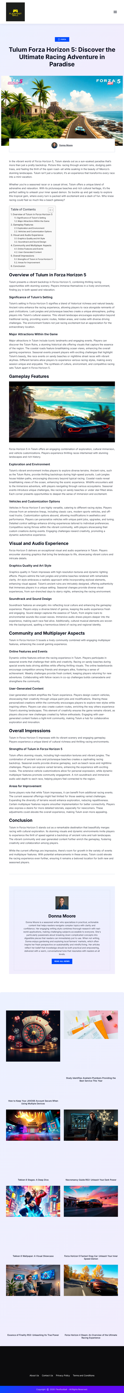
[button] (115, 12)
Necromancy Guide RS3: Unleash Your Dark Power (91, 1179)
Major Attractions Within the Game (33, 221)
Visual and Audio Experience (28, 235)
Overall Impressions (23, 255)
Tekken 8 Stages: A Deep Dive (33, 1179)
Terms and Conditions (83, 1375)
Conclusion (19, 266)
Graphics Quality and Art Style (31, 238)
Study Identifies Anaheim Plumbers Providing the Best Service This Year (91, 1079)
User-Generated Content (30, 252)
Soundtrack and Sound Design (32, 242)
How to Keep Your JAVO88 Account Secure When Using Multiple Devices (33, 1102)
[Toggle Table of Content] (49, 210)
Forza (63, 39)
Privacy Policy (63, 1375)
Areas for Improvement (29, 262)
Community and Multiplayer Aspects (32, 245)
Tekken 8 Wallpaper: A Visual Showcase (33, 1256)
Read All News (62, 961)
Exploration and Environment (31, 228)
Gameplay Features (23, 224)
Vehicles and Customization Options (35, 231)
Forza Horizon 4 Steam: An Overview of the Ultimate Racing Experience (91, 1336)
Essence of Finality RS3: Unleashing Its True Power (33, 1335)
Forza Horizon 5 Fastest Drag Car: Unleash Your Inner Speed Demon (91, 1257)
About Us (34, 1375)
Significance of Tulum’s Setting (31, 218)
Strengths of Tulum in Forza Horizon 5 (35, 259)
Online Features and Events (30, 249)
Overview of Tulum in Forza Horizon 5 (32, 214)
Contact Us (47, 1375)
